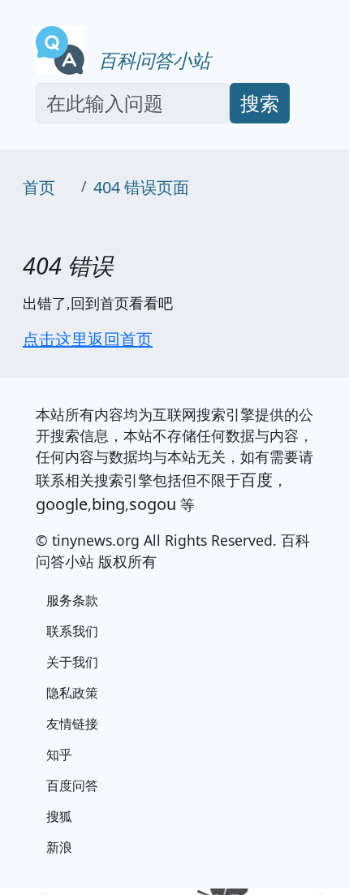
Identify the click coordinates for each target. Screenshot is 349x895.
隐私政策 (72, 693)
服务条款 (72, 600)
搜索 (259, 102)
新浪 (59, 847)
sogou (152, 504)
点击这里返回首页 (88, 339)
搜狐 (59, 816)
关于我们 (72, 662)
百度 (256, 480)
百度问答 (72, 785)
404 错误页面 (141, 187)
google (62, 504)
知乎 (59, 754)
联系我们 (72, 631)
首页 (39, 187)
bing (108, 504)
